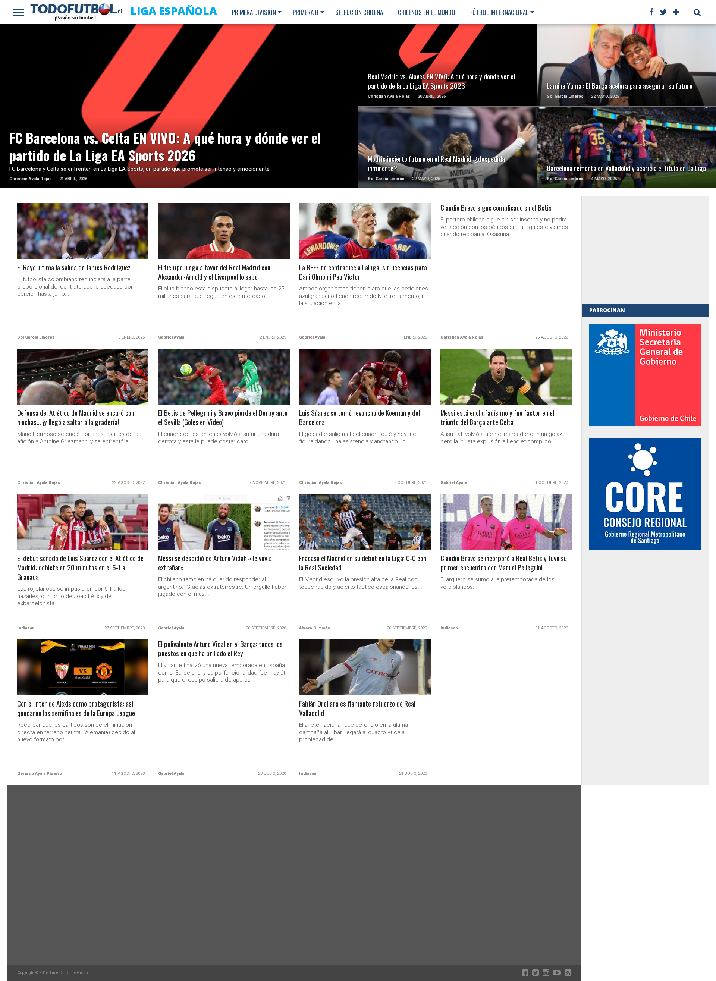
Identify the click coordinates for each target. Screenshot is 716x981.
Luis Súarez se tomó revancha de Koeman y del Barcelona (359, 417)
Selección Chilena (359, 12)
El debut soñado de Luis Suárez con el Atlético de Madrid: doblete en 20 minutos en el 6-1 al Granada (80, 568)
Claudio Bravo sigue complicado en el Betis (496, 208)
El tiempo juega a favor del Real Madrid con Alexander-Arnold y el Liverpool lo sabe (214, 272)
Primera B (305, 12)
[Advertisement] (645, 249)
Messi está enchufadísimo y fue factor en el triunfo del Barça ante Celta (497, 417)
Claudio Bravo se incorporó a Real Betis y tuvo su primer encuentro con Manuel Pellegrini (503, 563)
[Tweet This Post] (179, 115)
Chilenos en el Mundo (426, 12)
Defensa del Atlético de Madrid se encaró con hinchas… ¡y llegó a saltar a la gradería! (75, 417)
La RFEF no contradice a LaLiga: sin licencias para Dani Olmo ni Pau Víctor (363, 272)
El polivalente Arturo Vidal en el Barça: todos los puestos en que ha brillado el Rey (220, 648)
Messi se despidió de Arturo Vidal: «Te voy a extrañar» (215, 563)
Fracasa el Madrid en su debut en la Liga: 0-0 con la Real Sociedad (362, 563)
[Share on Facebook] (163, 115)
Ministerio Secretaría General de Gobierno (645, 375)
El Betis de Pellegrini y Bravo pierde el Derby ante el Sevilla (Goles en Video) (223, 417)
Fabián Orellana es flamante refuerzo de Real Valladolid (357, 708)
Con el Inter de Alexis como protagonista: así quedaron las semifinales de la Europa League (76, 708)
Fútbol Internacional (499, 12)
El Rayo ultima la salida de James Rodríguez (74, 267)
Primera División (254, 12)
